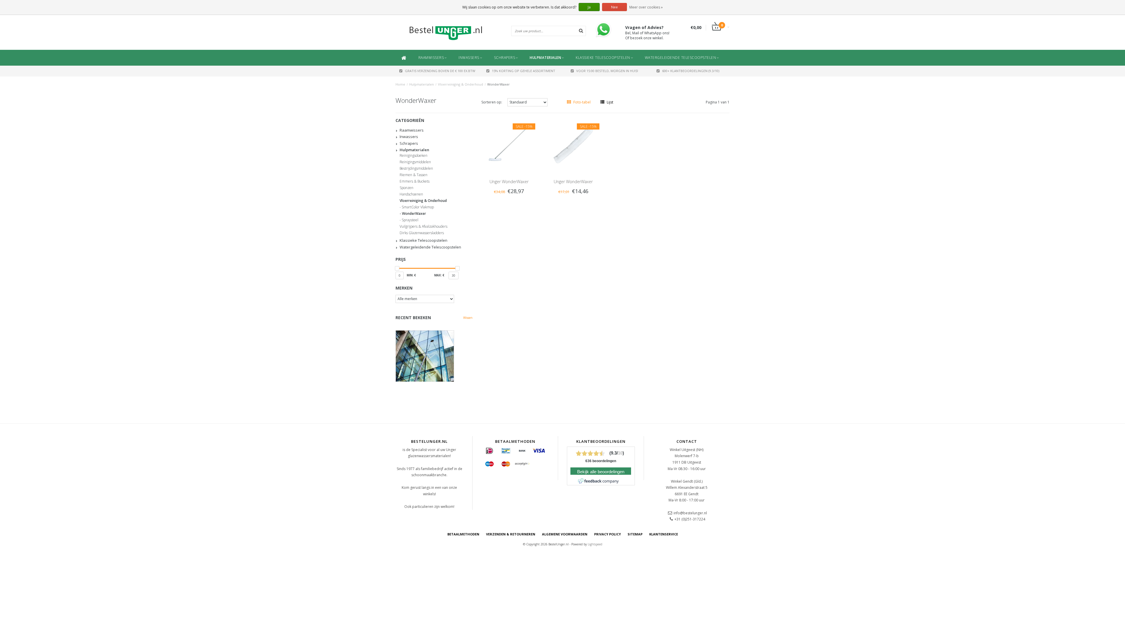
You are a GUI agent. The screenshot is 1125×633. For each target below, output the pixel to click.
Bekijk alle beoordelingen (600, 471)
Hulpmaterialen (545, 57)
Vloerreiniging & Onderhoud (460, 84)
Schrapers (504, 57)
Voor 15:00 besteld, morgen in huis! (607, 71)
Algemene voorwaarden (564, 534)
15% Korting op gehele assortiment (523, 71)
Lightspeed (595, 544)
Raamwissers (431, 57)
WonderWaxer (498, 84)
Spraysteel (410, 220)
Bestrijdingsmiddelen (416, 168)
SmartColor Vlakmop (418, 207)
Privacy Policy (607, 534)
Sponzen (406, 188)
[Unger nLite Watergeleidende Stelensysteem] (434, 356)
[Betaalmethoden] (489, 451)
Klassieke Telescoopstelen (603, 57)
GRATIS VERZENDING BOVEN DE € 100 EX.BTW (440, 71)
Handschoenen (411, 194)
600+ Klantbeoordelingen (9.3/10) (690, 71)
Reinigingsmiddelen (415, 162)
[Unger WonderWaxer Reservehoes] (573, 144)
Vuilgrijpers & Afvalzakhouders (423, 226)
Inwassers (468, 57)
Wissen (468, 318)
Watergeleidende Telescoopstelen (680, 57)
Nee (614, 7)
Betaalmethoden (463, 534)
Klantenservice (663, 534)
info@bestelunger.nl (690, 513)
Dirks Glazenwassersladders (422, 233)
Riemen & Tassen (413, 175)
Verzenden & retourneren (510, 534)
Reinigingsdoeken (413, 155)
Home (400, 84)
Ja (589, 7)
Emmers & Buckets (414, 181)
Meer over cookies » (646, 7)
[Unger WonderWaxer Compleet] (508, 144)
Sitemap (635, 534)
